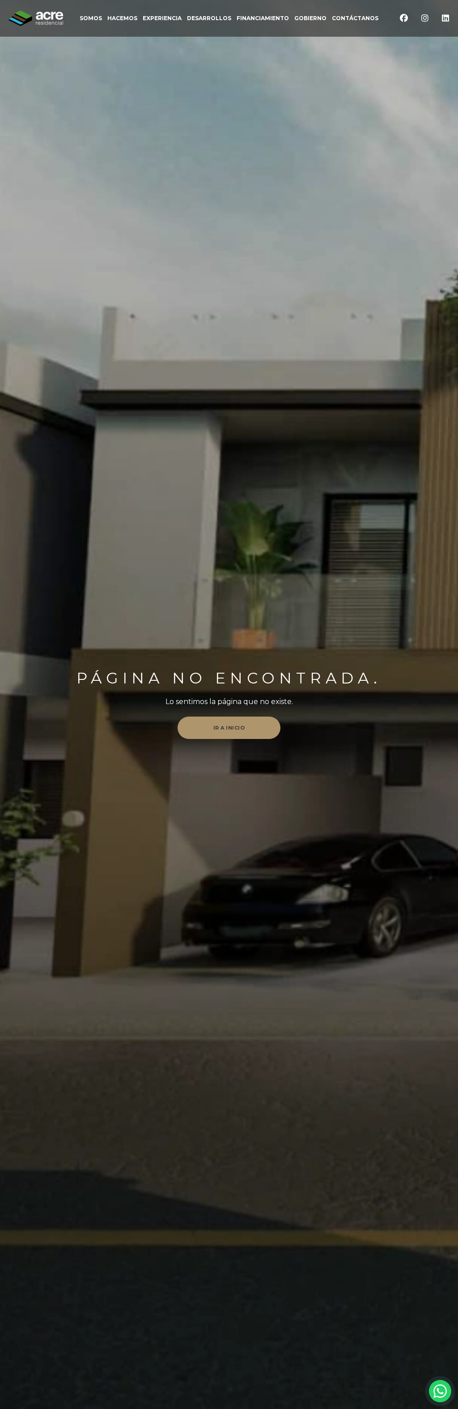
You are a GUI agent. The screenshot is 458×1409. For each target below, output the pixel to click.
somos (91, 18)
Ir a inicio (229, 728)
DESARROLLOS (209, 18)
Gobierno (310, 18)
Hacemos (122, 18)
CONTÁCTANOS (355, 18)
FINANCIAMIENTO (263, 18)
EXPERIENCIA (162, 18)
